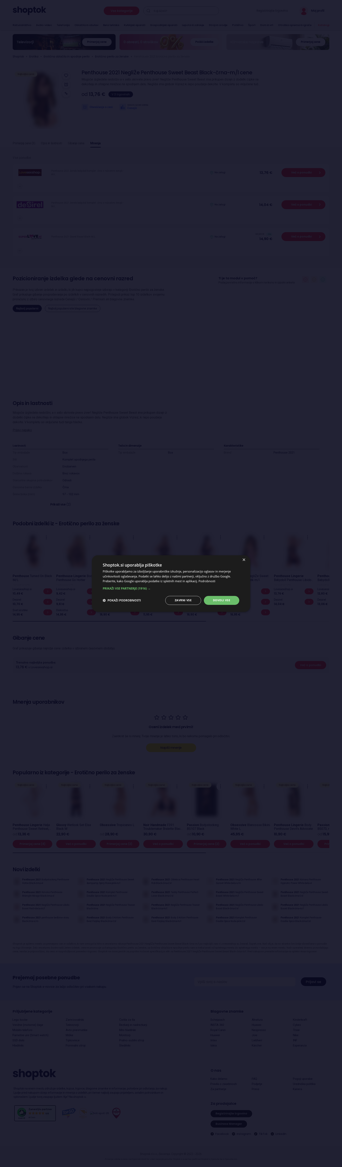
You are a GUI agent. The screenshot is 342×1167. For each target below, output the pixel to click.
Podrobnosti (207, 581)
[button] (171, 588)
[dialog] (171, 583)
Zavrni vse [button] (183, 600)
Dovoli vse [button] (221, 600)
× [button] (243, 559)
